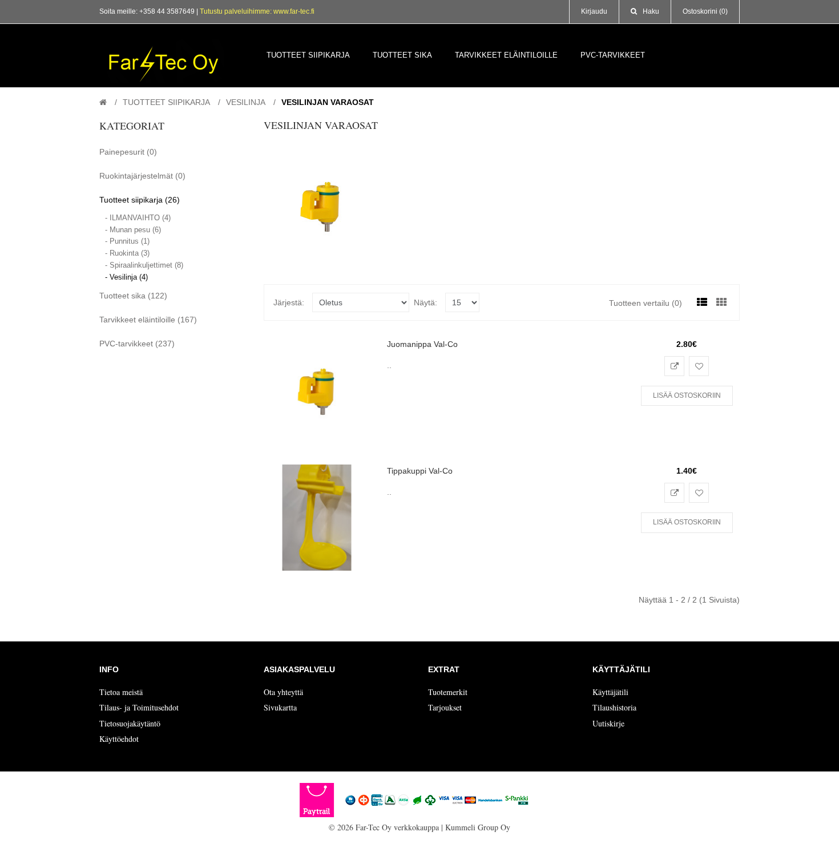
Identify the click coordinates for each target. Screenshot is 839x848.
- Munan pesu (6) (133, 229)
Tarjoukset (445, 707)
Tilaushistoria (614, 707)
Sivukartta (280, 707)
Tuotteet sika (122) (133, 295)
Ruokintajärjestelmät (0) (142, 175)
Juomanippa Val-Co (422, 344)
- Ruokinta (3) (127, 253)
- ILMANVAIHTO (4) (138, 217)
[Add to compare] (674, 366)
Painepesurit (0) (128, 151)
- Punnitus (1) (127, 241)
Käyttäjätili (610, 692)
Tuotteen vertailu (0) (645, 303)
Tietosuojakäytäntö (129, 723)
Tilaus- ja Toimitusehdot (139, 707)
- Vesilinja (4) (126, 277)
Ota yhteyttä (283, 692)
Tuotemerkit (447, 692)
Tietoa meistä (121, 692)
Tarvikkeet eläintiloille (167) (148, 319)
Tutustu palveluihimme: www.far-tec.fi (257, 11)
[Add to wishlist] (699, 366)
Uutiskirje (608, 723)
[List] (702, 302)
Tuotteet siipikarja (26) (139, 199)
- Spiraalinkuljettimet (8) (144, 265)
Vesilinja (245, 102)
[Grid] (721, 302)
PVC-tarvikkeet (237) (137, 343)
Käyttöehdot (119, 738)
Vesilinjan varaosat (327, 102)
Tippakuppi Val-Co (420, 470)
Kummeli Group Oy (477, 827)
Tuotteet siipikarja (166, 102)
